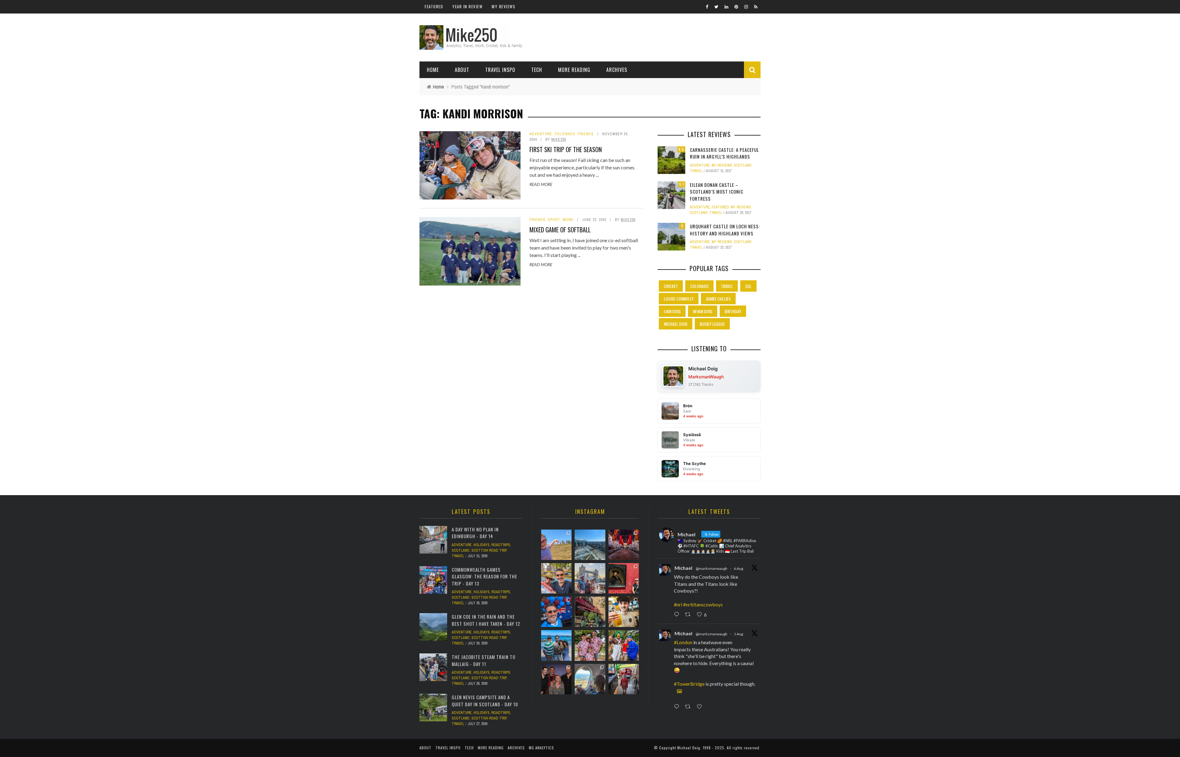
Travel (696, 170)
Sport (554, 219)
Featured (434, 6)
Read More (540, 184)
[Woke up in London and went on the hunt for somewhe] (556, 612)
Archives (616, 69)
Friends (586, 134)
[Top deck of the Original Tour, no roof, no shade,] (556, 578)
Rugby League (712, 324)
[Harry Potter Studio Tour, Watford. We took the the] (623, 545)
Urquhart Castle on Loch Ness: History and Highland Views (725, 230)
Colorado (565, 134)
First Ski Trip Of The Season (565, 149)
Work (568, 219)
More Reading (574, 69)
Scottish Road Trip (488, 550)
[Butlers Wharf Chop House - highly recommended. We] (590, 578)
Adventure (540, 134)
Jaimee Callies (718, 298)
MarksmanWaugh (706, 376)
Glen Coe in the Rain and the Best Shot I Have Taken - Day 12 (486, 620)
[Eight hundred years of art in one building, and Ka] (623, 578)
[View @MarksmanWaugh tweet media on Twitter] (679, 691)
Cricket (671, 286)
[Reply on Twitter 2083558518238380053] (677, 707)
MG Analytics (541, 747)
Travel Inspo (500, 69)
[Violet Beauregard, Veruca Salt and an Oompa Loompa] (623, 645)
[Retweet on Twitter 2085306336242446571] (689, 614)
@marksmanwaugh (711, 568)
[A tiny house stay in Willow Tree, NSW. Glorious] (623, 679)
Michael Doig (675, 324)
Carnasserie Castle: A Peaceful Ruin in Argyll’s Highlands (724, 153)
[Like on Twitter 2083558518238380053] (701, 707)
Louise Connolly (679, 298)
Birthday (733, 311)
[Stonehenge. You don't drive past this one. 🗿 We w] (556, 545)
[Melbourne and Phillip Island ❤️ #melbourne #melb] (590, 679)
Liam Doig (672, 311)
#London (683, 642)
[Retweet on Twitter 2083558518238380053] (689, 707)
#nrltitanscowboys (703, 604)
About (462, 69)
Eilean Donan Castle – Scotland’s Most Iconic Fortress (716, 191)
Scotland (743, 165)
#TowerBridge (689, 684)
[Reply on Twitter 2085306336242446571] (677, 614)
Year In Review (467, 6)
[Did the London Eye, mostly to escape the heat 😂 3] (590, 545)
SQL (748, 286)
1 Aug (738, 634)
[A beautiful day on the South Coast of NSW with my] (556, 645)
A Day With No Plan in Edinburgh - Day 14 (475, 533)
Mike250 (558, 139)
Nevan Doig (702, 311)
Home (433, 69)
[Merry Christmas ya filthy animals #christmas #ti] (590, 645)
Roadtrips (500, 544)
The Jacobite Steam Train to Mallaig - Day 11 (483, 660)
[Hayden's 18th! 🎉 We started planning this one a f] (623, 612)
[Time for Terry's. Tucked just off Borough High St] (590, 612)
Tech (536, 69)
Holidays (482, 544)
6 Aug (738, 568)
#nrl (678, 604)
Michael (683, 568)
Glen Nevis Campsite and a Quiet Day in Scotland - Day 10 (485, 701)
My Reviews (503, 6)
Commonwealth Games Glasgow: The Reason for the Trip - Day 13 (484, 576)
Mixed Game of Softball (560, 229)
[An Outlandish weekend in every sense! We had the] (556, 679)
